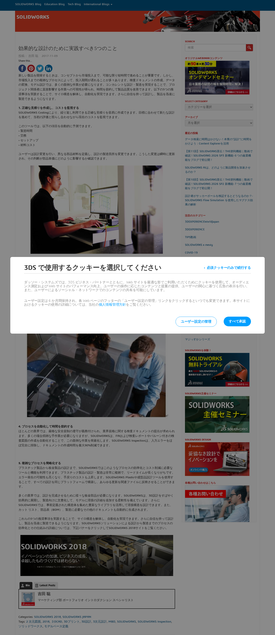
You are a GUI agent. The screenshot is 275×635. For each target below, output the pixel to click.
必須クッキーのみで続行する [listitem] (229, 267)
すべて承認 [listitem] (237, 321)
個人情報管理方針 (112, 304)
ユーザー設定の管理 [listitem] (196, 321)
